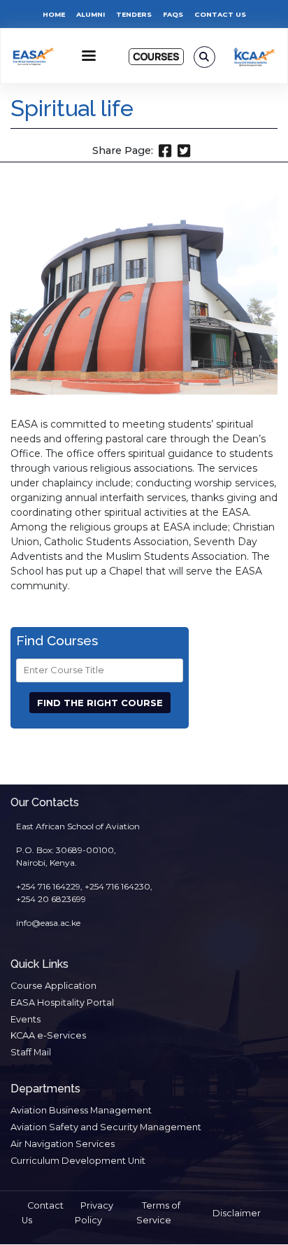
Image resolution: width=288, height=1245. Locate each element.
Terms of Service (158, 1212)
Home (54, 14)
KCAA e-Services (48, 1035)
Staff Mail (30, 1052)
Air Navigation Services (62, 1144)
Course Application (53, 985)
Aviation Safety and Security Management (105, 1127)
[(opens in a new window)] (255, 57)
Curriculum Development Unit (77, 1160)
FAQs (173, 14)
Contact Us (220, 14)
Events (25, 1019)
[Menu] (88, 57)
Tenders (134, 14)
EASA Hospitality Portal (62, 1002)
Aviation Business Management (81, 1110)
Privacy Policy (94, 1212)
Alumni (90, 14)
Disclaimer (237, 1213)
